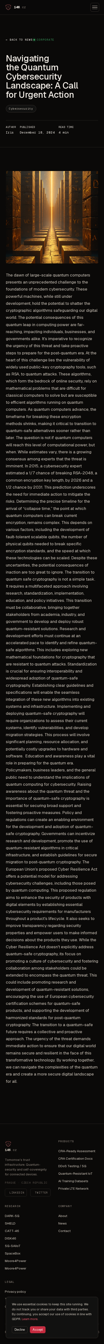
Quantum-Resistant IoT (75, 1173)
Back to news (19, 39)
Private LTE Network (73, 1188)
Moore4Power (15, 1261)
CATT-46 (12, 1231)
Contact (64, 1231)
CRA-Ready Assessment (76, 1151)
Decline (20, 1329)
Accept (38, 1329)
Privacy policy (15, 1291)
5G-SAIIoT (13, 1246)
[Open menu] (94, 7)
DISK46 (10, 1238)
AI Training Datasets (73, 1181)
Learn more (29, 1319)
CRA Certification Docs (75, 1158)
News (62, 1223)
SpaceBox (13, 1253)
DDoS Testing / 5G (72, 1166)
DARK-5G (12, 1216)
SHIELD (10, 1223)
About (62, 1216)
